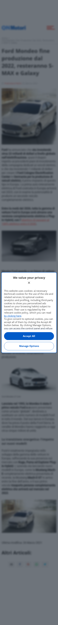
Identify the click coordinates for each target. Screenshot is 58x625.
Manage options (29, 346)
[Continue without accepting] (29, 282)
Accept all (29, 336)
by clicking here (12, 315)
